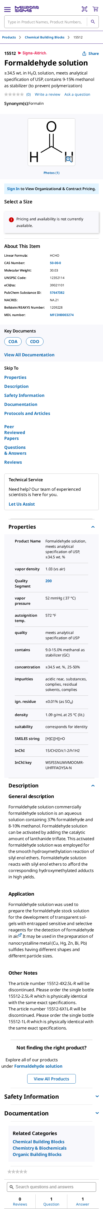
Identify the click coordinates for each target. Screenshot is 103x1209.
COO (35, 341)
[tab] (13, 37)
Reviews (13, 462)
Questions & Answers (15, 450)
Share (93, 53)
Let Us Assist (22, 504)
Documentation (20, 404)
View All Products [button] (51, 1079)
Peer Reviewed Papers (14, 432)
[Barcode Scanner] (84, 9)
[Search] (93, 21)
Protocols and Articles (27, 413)
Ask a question (77, 94)
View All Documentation (29, 354)
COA (12, 341)
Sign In (13, 188)
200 (48, 580)
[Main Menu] (7, 9)
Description (16, 386)
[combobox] (51, 22)
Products (9, 37)
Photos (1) (51, 172)
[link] (17, 1171)
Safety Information (24, 395)
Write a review (47, 94)
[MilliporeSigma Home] (27, 9)
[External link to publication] (20, 935)
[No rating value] (15, 94)
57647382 (57, 292)
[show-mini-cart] (95, 9)
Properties (15, 377)
